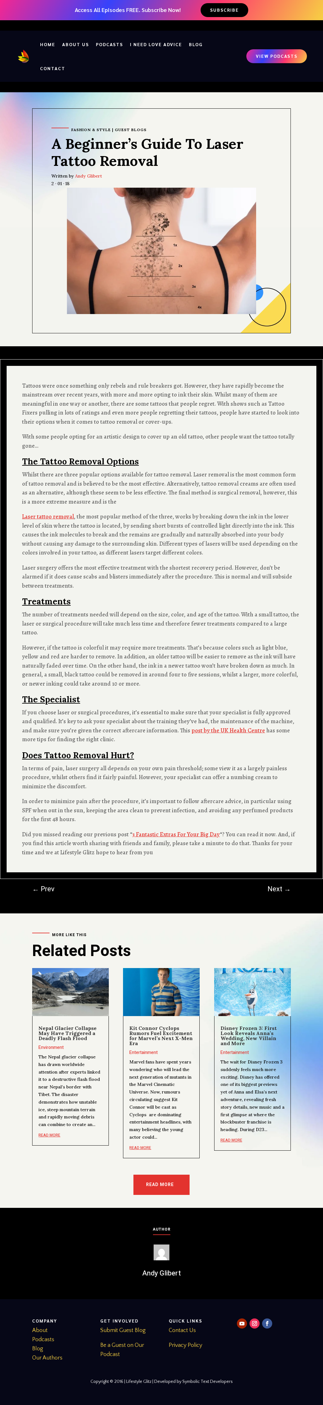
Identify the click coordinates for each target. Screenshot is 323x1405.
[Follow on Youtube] (242, 1323)
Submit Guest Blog (123, 1330)
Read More (160, 1184)
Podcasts (109, 44)
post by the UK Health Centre (228, 730)
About (40, 1330)
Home (47, 44)
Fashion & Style (91, 129)
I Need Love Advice (156, 44)
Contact (52, 68)
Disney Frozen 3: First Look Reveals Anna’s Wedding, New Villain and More (248, 1035)
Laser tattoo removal (48, 516)
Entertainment (143, 1052)
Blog (196, 44)
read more (49, 1135)
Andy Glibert (88, 176)
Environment (51, 1047)
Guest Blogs (131, 129)
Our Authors (47, 1358)
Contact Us (182, 1330)
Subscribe (224, 10)
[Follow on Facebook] (267, 1323)
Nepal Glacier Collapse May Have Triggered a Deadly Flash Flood (67, 1033)
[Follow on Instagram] (255, 1323)
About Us (75, 44)
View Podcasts (276, 56)
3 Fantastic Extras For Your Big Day (176, 834)
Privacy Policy (185, 1345)
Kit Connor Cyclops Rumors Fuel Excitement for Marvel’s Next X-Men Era (161, 1035)
